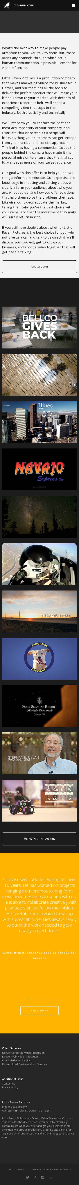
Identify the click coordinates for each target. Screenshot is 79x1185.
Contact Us (8, 1083)
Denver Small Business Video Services (24, 1064)
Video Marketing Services (17, 1060)
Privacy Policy (10, 1087)
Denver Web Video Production (20, 1056)
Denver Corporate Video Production (23, 1052)
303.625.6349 (19, 1106)
